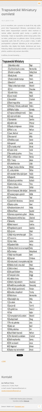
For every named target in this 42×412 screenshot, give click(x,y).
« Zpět (3, 361)
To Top (39, 406)
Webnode (26, 401)
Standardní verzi (19, 406)
